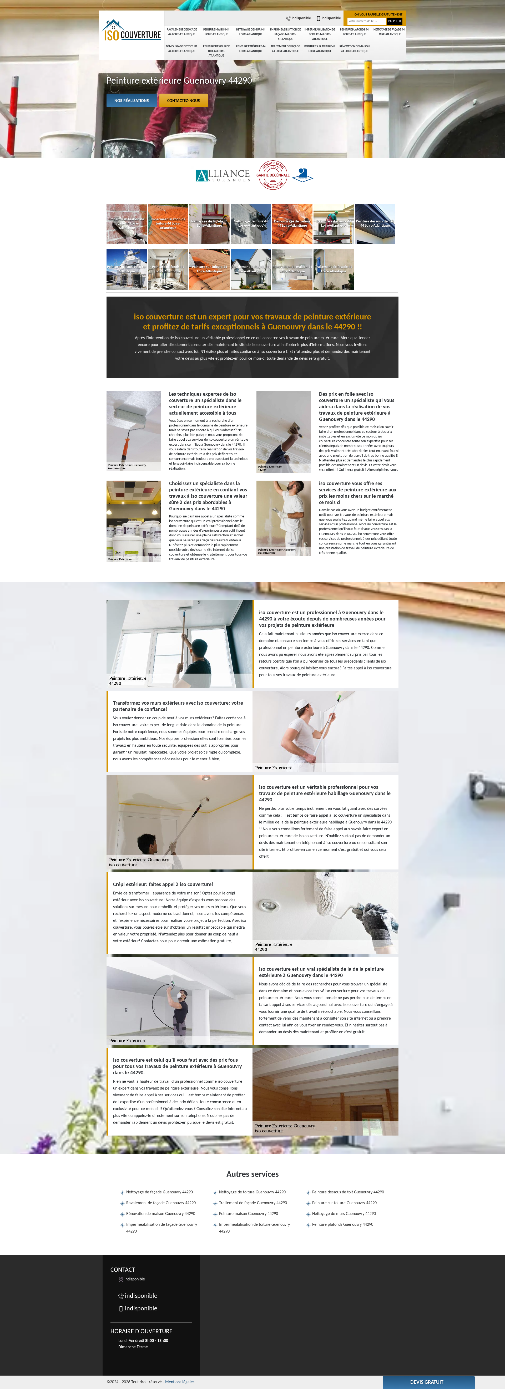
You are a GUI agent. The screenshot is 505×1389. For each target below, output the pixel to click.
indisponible (301, 18)
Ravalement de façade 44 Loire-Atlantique (182, 32)
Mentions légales (179, 1382)
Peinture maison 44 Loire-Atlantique (216, 32)
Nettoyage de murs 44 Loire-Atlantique (250, 32)
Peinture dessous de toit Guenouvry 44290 (348, 1192)
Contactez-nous (183, 101)
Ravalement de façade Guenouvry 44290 (161, 1203)
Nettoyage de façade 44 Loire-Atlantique (389, 32)
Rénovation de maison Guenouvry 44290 (160, 1214)
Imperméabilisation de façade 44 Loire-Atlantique (285, 34)
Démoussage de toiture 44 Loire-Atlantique (181, 49)
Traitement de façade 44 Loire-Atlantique (285, 49)
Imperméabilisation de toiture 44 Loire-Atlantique (320, 34)
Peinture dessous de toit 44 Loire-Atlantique (216, 51)
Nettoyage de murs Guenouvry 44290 (344, 1214)
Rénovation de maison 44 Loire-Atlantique (355, 49)
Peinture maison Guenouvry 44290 (248, 1214)
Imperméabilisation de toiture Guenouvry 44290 (254, 1228)
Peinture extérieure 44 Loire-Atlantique (251, 49)
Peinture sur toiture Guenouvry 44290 (344, 1203)
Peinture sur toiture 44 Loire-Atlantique (319, 49)
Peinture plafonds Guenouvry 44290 (342, 1225)
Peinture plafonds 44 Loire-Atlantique (354, 32)
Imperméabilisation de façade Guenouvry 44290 (161, 1228)
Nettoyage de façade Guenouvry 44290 (159, 1192)
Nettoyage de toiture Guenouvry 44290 (252, 1192)
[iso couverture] (131, 30)
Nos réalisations (131, 101)
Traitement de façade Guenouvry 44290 (253, 1203)
